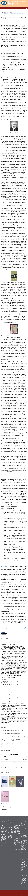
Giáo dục (16, 840)
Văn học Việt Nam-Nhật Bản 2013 (24, 876)
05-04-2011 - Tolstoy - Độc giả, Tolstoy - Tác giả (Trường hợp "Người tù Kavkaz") (13, 682)
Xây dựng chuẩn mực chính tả (23, 869)
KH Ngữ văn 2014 (23, 885)
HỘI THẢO (23, 820)
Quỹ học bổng (10, 828)
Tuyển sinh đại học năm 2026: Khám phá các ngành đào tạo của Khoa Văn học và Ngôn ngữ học (13, 744)
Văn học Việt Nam (17, 834)
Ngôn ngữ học (16, 824)
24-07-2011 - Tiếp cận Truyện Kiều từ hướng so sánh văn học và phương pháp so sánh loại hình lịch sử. (14, 714)
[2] (9, 310)
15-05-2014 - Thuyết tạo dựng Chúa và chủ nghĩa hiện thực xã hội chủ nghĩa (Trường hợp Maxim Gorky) (14, 701)
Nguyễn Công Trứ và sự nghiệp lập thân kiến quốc (24, 842)
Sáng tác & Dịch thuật (10, 832)
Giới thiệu (3, 820)
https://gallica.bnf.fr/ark (5, 622)
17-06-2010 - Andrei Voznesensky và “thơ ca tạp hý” (12, 711)
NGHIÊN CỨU (17, 820)
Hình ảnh (3, 832)
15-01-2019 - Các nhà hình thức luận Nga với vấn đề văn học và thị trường (13, 654)
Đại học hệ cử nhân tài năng (3, 844)
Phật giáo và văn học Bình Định (24, 845)
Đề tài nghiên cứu (17, 845)
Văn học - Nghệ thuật (10, 836)
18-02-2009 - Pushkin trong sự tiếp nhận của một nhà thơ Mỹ (13, 665)
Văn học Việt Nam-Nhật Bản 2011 (24, 866)
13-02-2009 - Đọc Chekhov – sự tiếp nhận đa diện (11, 675)
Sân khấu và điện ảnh (17, 836)
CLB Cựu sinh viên (10, 823)
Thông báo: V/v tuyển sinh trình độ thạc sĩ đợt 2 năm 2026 (13, 733)
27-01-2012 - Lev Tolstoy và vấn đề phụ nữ (10, 679)
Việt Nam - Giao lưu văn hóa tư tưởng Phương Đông (23, 853)
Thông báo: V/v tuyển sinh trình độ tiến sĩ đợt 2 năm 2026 (13, 730)
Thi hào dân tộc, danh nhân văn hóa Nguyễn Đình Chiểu (24, 823)
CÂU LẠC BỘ (10, 833)
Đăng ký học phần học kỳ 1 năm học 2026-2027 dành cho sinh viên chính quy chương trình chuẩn (13, 740)
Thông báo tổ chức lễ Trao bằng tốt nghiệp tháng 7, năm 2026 (13, 736)
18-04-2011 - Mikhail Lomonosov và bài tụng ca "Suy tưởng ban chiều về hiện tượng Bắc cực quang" (13, 706)
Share (2, 632)
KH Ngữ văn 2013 (23, 883)
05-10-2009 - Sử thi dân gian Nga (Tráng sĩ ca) (11, 686)
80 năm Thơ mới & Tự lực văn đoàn (23, 873)
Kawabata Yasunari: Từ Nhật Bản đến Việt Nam (23, 828)
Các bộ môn (4, 824)
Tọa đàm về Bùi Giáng (23, 879)
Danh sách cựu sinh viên (10, 825)
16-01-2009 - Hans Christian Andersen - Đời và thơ (11, 684)
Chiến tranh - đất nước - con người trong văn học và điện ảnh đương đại (24, 837)
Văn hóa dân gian (17, 826)
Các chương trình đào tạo (4, 831)
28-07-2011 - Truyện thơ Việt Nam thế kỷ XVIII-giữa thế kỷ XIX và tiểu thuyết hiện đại (13, 722)
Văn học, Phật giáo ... (23, 862)
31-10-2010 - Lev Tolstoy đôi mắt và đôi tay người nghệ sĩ (13, 660)
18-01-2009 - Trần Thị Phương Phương (9, 644)
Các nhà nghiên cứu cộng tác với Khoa (3, 828)
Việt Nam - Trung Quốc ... (23, 864)
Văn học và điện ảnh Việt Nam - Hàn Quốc (23, 833)
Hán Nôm (17, 821)
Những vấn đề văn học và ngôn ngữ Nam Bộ (24, 849)
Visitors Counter (14, 762)
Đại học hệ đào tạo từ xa (3, 842)
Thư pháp (10, 837)
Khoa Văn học (3, 822)
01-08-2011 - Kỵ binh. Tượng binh (8, 677)
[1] (15, 200)
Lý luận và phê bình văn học (16, 828)
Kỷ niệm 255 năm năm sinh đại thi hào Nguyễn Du (17, 851)
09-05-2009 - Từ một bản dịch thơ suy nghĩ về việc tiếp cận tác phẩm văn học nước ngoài (13, 698)
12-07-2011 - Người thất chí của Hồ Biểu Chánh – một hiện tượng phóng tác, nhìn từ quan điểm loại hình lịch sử (14, 663)
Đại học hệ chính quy (3, 837)
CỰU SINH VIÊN (10, 821)
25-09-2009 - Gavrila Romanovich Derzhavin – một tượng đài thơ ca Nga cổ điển (14, 689)
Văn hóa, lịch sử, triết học (17, 839)
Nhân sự (3, 825)
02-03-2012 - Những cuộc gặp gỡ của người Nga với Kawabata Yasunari (13, 695)
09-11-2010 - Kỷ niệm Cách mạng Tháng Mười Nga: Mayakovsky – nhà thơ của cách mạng (14, 709)
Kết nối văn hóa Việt (16, 847)
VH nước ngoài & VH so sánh (17, 831)
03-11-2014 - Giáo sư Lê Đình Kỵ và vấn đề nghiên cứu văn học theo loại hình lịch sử (13, 719)
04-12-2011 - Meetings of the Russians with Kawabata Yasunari (14, 651)
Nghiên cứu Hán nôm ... (23, 860)
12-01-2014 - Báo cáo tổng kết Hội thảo (9, 642)
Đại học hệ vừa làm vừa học (3, 839)
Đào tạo (3, 834)
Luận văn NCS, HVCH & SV (17, 842)
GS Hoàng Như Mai (23, 881)
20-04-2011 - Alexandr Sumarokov (8, 716)
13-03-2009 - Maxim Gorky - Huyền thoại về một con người (13, 703)
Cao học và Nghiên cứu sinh (3, 848)
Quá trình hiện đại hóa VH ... (24, 856)
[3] (25, 414)
